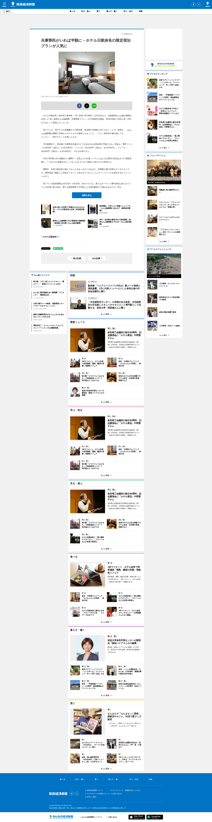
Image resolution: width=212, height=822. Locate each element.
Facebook (193, 4)
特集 (141, 11)
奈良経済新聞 (23, 4)
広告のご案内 (91, 797)
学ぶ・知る (128, 11)
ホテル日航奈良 (50, 236)
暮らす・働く (111, 11)
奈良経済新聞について (95, 790)
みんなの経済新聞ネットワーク (61, 817)
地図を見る (87, 195)
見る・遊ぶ (85, 11)
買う (98, 11)
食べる (72, 11)
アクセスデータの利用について (98, 794)
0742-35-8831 (85, 115)
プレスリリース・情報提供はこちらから (126, 790)
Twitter (199, 4)
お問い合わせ (117, 794)
